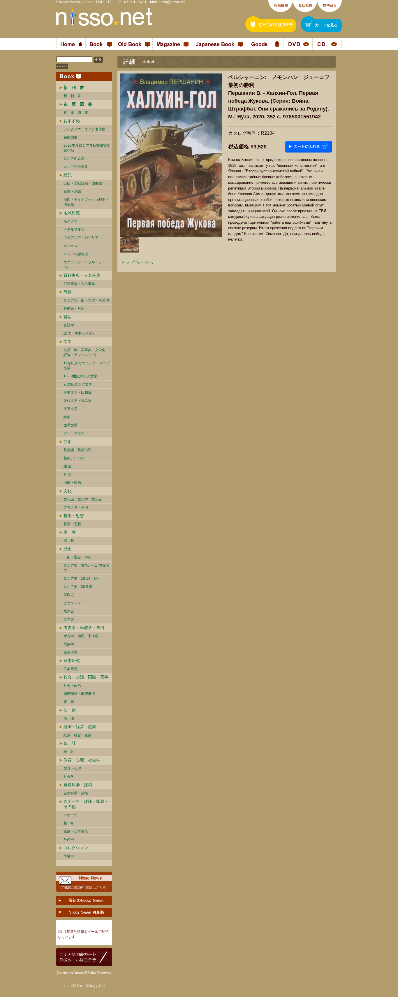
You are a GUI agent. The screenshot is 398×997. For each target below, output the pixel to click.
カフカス (71, 246)
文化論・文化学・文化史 (83, 499)
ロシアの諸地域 (76, 254)
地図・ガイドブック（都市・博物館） (86, 202)
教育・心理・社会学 (82, 760)
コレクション (76, 847)
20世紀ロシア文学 (78, 384)
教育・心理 (72, 768)
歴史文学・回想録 (77, 392)
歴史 (68, 548)
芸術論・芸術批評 (77, 450)
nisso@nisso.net (172, 2)
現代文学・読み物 (77, 401)
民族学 (69, 644)
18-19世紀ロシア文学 (80, 376)
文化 (68, 490)
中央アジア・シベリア (81, 238)
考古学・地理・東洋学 (81, 636)
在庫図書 (71, 137)
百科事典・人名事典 (82, 275)
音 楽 (67, 474)
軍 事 (69, 702)
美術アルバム (74, 458)
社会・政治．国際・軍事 (86, 677)
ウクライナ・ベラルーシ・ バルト (84, 264)
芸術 (68, 441)
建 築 (67, 466)
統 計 (70, 743)
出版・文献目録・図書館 (83, 183)
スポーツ (71, 815)
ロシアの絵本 (74, 159)
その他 (69, 839)
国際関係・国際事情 (79, 694)
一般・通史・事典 (77, 557)
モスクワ (71, 221)
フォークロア (74, 433)
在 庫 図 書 (76, 113)
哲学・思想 (74, 515)
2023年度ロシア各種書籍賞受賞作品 (87, 148)
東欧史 (69, 595)
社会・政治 (72, 686)
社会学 (69, 777)
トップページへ (136, 262)
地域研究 (72, 213)
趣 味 (69, 823)
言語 (68, 316)
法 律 (70, 710)
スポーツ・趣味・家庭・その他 (86, 804)
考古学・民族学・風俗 (84, 627)
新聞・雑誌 (72, 192)
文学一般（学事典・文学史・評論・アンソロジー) (86, 352)
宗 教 (70, 532)
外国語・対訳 (74, 308)
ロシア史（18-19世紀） (82, 579)
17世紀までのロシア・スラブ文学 (87, 365)
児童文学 (71, 409)
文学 (68, 341)
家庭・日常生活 (76, 831)
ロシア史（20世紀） (80, 587)
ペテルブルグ (74, 229)
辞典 (68, 292)
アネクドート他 (76, 507)
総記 (68, 175)
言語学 (69, 325)
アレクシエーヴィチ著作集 (84, 129)
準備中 (69, 856)
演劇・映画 (72, 483)
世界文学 (71, 425)
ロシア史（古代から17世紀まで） (87, 567)
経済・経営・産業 (80, 726)
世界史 (69, 619)
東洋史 (69, 611)
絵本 (67, 417)
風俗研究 (71, 652)
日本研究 (72, 660)
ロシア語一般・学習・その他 (86, 300)
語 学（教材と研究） (80, 333)
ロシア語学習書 (76, 167)
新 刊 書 (72, 96)
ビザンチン (72, 603)
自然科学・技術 (78, 784)
